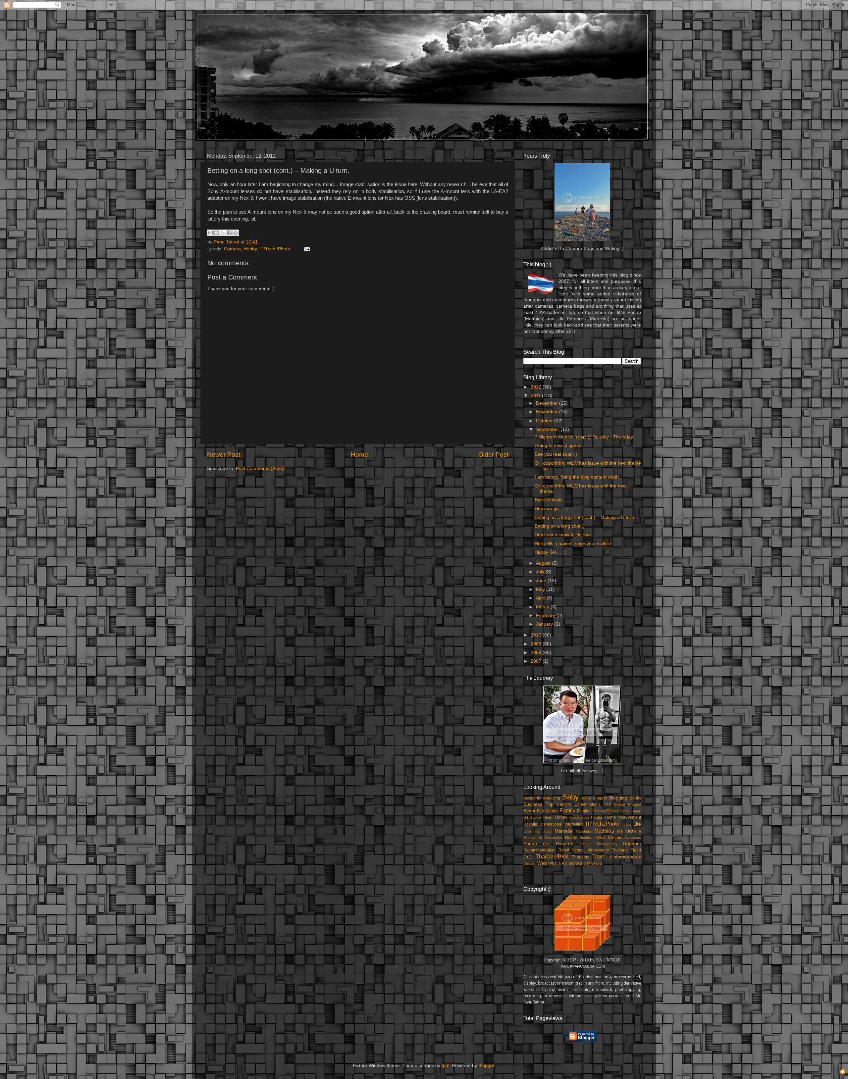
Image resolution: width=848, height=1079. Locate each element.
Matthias (604, 831)
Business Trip (538, 804)
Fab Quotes (547, 811)
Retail (563, 850)
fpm (446, 1065)
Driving (619, 804)
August (544, 563)
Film (601, 811)
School (578, 850)
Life (637, 824)
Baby (570, 797)
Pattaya (585, 844)
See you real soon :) (556, 454)
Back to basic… (551, 499)
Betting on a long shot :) (560, 526)
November (547, 411)
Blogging (618, 798)
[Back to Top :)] (842, 1072)
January (545, 624)
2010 (537, 635)
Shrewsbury (598, 850)
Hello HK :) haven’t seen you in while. (573, 543)
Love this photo (537, 831)
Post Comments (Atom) (260, 468)
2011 (536, 395)
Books (635, 798)
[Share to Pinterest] (235, 233)
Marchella (583, 831)
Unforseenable (625, 856)
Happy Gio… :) (550, 552)
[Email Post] (306, 248)
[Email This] (210, 233)
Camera (232, 248)
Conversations (587, 804)
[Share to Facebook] (229, 233)
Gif (525, 817)
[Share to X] (223, 233)
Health (548, 817)
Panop (530, 843)
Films (611, 811)
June (542, 580)
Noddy (571, 837)
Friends (623, 811)
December (547, 403)
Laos (627, 824)
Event (529, 810)
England (634, 804)
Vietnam (529, 863)
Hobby (250, 248)
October (545, 420)
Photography (607, 844)
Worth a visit (579, 863)
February (546, 615)
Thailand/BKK (552, 856)
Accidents (532, 798)
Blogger (600, 798)
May (541, 589)
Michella (633, 831)
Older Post (493, 454)
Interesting (574, 824)
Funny (636, 811)
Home (359, 454)
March (543, 606)
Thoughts (580, 857)
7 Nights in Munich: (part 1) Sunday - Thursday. (584, 437)
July (541, 571)
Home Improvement (623, 817)
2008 (537, 652)
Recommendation (539, 850)
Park (547, 844)
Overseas (633, 838)
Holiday (597, 817)
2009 (537, 644)
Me (620, 831)
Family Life (587, 811)
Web (542, 863)
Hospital (530, 824)
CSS (607, 804)
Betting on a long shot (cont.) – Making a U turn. (585, 517)
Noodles (586, 838)
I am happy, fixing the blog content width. (577, 477)
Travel (599, 856)
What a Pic (557, 863)
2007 (537, 661)
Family (567, 810)
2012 (537, 387)
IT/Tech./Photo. (275, 248)
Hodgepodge (579, 817)
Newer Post (223, 454)
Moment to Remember (542, 838)
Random (632, 843)
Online (615, 837)
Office (600, 837)
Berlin (586, 798)
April (541, 597)
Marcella (563, 831)
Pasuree (564, 843)
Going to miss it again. (558, 445)
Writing (596, 863)
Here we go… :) (551, 508)
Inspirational (551, 824)
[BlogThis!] (216, 233)
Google (535, 817)
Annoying (551, 798)
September (548, 429)
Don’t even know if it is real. (563, 534)
